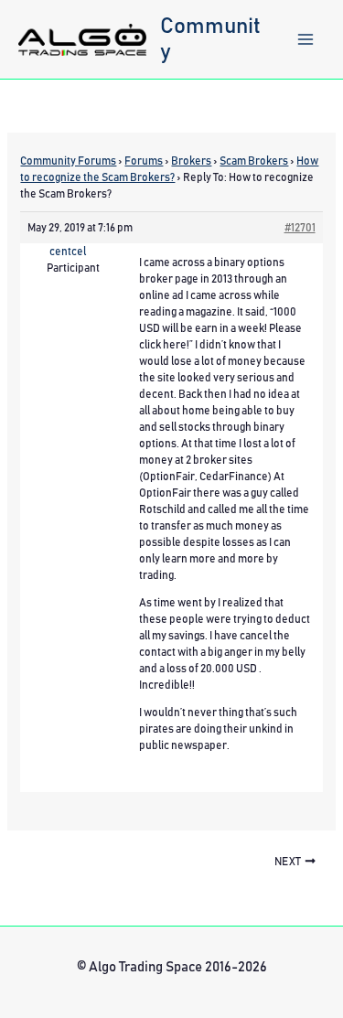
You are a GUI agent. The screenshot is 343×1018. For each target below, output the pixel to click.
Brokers (191, 160)
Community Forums (68, 160)
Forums (143, 160)
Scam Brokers (254, 160)
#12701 (300, 227)
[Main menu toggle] (305, 39)
